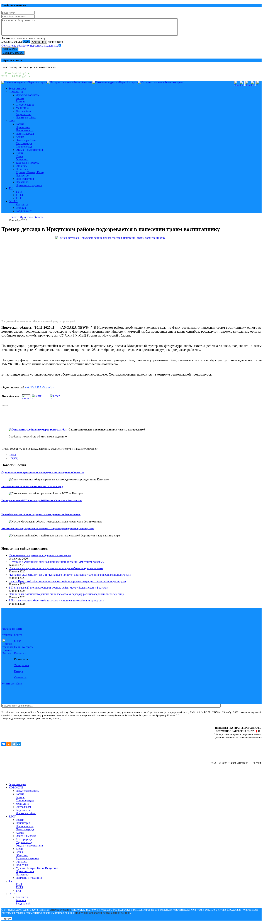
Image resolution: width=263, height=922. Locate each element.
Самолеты (20, 677)
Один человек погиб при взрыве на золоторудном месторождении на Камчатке (42, 472)
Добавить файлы (11, 41)
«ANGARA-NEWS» (39, 387)
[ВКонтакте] (3, 744)
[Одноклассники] (8, 744)
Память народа (25, 133)
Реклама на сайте (11, 628)
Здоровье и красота (27, 162)
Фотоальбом (23, 111)
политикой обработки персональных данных (102, 912)
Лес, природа (24, 143)
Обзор (26, 41)
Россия (20, 98)
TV (11, 188)
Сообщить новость (13, 53)
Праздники (22, 181)
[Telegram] (13, 744)
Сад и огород (24, 146)
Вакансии (20, 653)
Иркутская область (27, 94)
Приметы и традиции (29, 185)
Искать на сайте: (26, 117)
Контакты (22, 204)
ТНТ (18, 198)
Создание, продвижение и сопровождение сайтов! (231, 778)
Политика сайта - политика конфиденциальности (25, 721)
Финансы (21, 165)
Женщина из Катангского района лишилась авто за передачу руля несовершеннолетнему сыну (66, 594)
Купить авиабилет (12, 683)
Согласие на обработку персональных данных (29, 45)
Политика (22, 169)
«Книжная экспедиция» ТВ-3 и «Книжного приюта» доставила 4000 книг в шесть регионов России (70, 574)
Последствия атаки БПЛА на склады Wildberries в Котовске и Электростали (41, 500)
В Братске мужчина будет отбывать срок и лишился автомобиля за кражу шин (56, 600)
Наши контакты (23, 646)
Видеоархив (23, 114)
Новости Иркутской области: (26, 217)
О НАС (13, 201)
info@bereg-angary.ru (72, 718)
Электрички (21, 665)
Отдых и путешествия (29, 149)
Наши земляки (24, 130)
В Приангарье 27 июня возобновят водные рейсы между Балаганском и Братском (58, 587)
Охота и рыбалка (26, 140)
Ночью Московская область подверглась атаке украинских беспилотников (41, 514)
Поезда (18, 671)
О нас (17, 640)
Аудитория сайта (11, 634)
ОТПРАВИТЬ (10, 49)
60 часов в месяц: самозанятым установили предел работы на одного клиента (56, 568)
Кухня (19, 152)
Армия (20, 136)
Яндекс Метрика (60, 909)
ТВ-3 (19, 191)
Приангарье (23, 127)
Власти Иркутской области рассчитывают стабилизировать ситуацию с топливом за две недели (67, 581)
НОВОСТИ (16, 91)
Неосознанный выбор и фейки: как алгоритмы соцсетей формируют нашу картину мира (47, 528)
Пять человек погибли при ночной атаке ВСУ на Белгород (32, 486)
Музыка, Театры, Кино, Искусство (37, 868)
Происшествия (25, 178)
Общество (22, 159)
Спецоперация (25, 104)
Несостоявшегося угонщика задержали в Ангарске (40, 555)
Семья (19, 156)
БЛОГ (12, 120)
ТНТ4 (19, 194)
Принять (6, 918)
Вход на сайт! (24, 210)
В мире (20, 101)
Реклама (21, 207)
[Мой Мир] (18, 744)
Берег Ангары (17, 88)
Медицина (22, 107)
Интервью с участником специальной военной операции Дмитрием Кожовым (56, 561)
